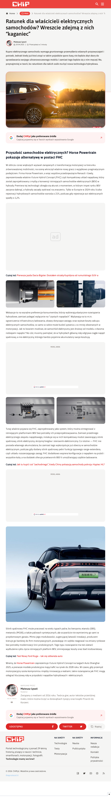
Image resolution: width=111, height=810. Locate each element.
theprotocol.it (12, 775)
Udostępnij (16, 726)
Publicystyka (78, 748)
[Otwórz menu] (102, 4)
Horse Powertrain (26, 663)
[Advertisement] (55, 367)
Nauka (75, 743)
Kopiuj (98, 726)
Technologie (60, 743)
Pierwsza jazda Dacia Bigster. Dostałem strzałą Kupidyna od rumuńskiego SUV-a (57, 275)
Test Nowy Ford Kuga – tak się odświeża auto (40, 656)
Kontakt (95, 752)
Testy (57, 748)
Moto (26, 13)
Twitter (67, 726)
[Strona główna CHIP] (21, 4)
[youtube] (12, 702)
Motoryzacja (60, 753)
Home (12, 13)
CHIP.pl (16, 771)
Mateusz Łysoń (20, 42)
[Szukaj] (97, 4)
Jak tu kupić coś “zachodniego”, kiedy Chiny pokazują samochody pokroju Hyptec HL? (61, 464)
